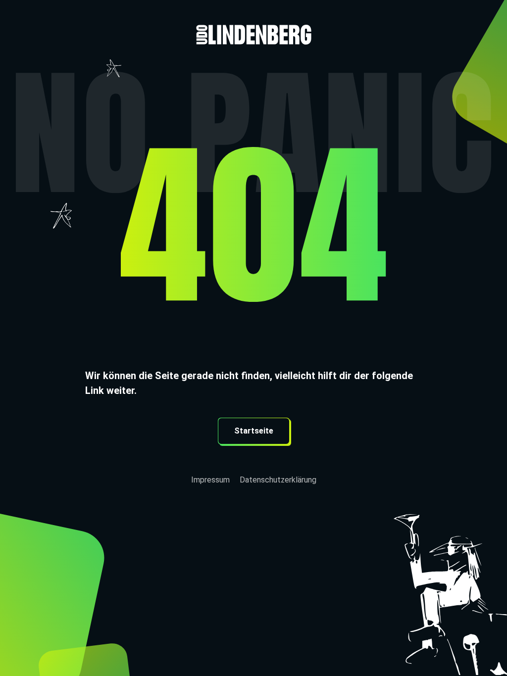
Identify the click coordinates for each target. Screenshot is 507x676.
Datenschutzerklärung (278, 479)
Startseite (253, 430)
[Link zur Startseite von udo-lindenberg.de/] (253, 22)
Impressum (210, 479)
